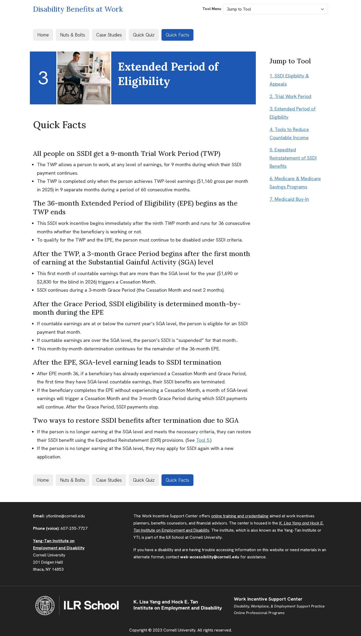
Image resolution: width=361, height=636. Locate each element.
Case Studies (109, 35)
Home (43, 35)
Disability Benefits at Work (78, 8)
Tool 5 (202, 440)
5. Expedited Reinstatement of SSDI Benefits (293, 158)
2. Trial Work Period (290, 96)
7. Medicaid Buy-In (289, 199)
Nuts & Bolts (72, 35)
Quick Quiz (144, 35)
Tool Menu (211, 8)
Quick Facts (177, 35)
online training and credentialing (240, 516)
